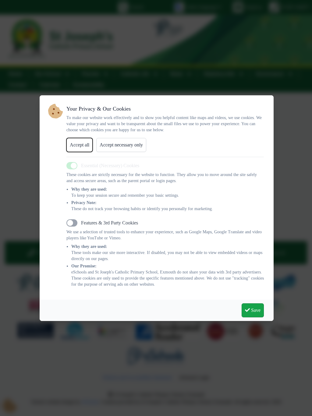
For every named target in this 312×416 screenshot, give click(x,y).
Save (255, 310)
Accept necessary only (121, 144)
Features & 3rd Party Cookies (109, 222)
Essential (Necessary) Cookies (110, 165)
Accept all (79, 144)
